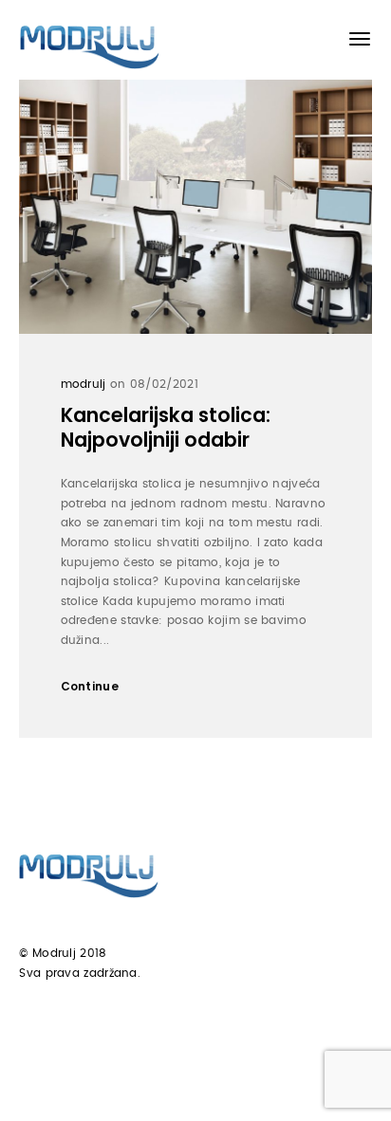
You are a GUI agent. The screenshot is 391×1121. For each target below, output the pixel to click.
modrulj (83, 384)
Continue (90, 686)
